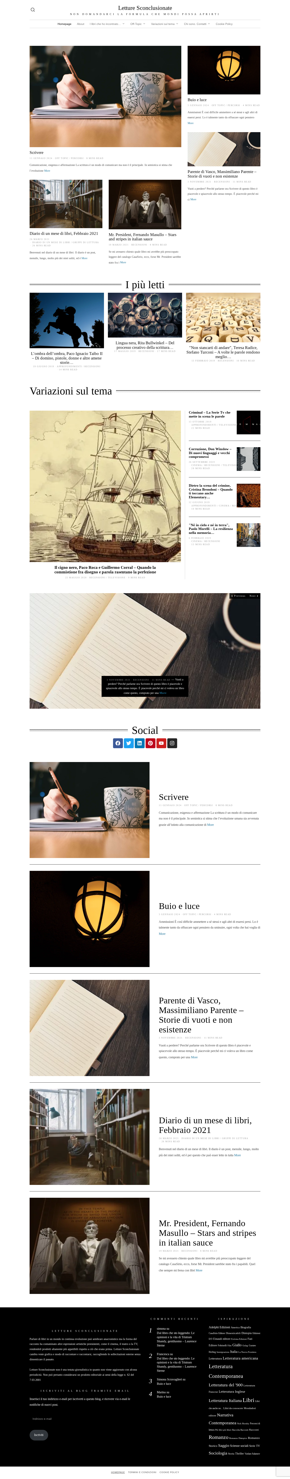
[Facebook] (118, 743)
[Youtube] (161, 743)
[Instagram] (172, 743)
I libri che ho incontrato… (105, 23)
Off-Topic (136, 23)
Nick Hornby (243, 1424)
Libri (248, 1400)
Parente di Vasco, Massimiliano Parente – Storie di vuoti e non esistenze (222, 173)
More (47, 170)
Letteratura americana (240, 1358)
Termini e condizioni (142, 1472)
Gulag (245, 1345)
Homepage (64, 23)
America (235, 1327)
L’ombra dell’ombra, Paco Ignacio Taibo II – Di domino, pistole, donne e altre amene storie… (67, 358)
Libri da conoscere (233, 1408)
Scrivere (36, 152)
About (80, 23)
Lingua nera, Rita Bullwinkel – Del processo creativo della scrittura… (145, 345)
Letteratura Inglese (232, 1391)
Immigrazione (223, 1352)
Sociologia (218, 1453)
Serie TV (254, 1445)
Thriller (239, 1453)
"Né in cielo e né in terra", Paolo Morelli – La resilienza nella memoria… (211, 529)
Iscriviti (38, 1435)
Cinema (196, 465)
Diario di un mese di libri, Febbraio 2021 (64, 233)
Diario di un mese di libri (51, 242)
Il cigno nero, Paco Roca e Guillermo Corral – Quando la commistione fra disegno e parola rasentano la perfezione (105, 569)
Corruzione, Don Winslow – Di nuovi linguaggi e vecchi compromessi (210, 453)
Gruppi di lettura (86, 242)
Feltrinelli (222, 1345)
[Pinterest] (150, 743)
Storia (231, 1453)
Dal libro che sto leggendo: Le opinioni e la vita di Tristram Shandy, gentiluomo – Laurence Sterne (176, 1339)
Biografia (245, 1327)
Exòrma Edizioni (239, 1339)
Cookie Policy (224, 23)
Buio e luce (197, 99)
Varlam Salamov (252, 1453)
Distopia (246, 1333)
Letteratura (215, 1358)
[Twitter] (129, 743)
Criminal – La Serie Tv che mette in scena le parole (209, 414)
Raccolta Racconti (240, 1430)
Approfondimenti (69, 366)
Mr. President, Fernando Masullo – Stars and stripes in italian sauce (142, 236)
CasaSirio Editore (217, 1333)
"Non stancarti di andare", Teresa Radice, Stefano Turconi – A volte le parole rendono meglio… (223, 352)
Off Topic (62, 158)
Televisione (117, 577)
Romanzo (218, 1437)
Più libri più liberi (223, 1430)
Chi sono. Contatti (195, 23)
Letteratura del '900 (226, 1384)
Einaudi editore (221, 1338)
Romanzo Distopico (238, 1438)
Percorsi (77, 158)
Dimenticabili (233, 1333)
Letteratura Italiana (225, 1400)
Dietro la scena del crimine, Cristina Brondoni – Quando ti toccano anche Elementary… (211, 491)
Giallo (237, 1345)
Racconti (254, 1429)
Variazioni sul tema (163, 23)
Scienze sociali (239, 1445)
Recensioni (222, 182)
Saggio (223, 1445)
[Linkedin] (140, 743)
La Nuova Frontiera (247, 1352)
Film (229, 1345)
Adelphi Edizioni (219, 1327)
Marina (161, 1392)
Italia (234, 1352)
